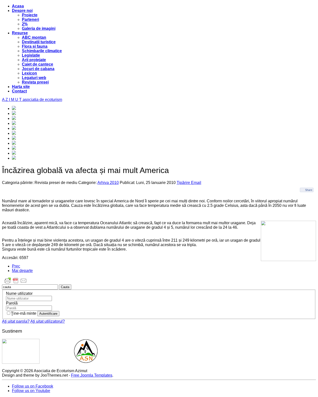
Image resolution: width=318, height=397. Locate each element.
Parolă (12, 303)
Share (308, 189)
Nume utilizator (19, 293)
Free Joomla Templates (91, 375)
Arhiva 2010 (108, 182)
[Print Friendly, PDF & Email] (15, 283)
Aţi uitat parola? (16, 321)
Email (196, 182)
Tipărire (184, 182)
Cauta (65, 287)
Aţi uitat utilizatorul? (47, 321)
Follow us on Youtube (31, 391)
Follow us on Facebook (32, 386)
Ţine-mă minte (24, 313)
